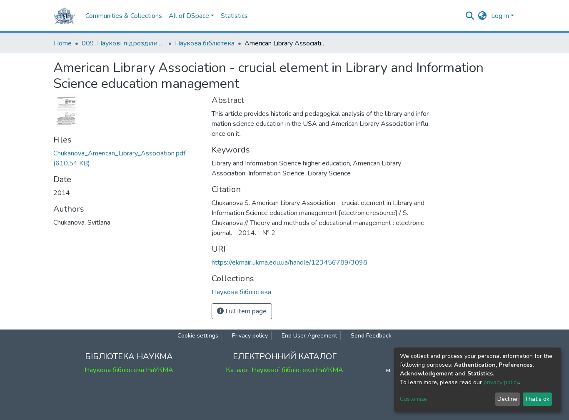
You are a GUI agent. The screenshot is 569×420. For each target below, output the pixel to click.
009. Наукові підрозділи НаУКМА (123, 43)
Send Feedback (371, 336)
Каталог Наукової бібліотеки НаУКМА (284, 370)
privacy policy (501, 382)
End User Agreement (309, 336)
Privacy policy (250, 336)
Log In (500, 15)
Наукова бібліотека (205, 43)
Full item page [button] (245, 311)
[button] (482, 16)
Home (63, 43)
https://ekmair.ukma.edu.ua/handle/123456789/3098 (289, 262)
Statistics (234, 15)
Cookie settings (197, 336)
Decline (507, 399)
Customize (413, 399)
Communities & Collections (123, 15)
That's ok (537, 399)
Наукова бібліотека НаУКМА (129, 370)
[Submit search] (470, 15)
